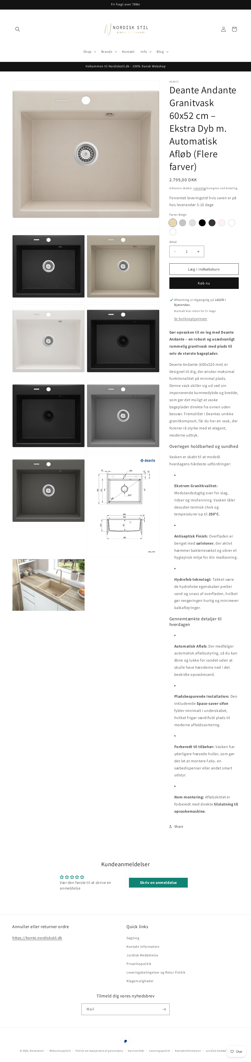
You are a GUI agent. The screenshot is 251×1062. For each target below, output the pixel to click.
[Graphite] (172, 231)
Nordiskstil (37, 1050)
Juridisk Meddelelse (142, 955)
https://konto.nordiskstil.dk (37, 937)
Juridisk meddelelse (218, 1050)
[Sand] (231, 222)
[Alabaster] (221, 222)
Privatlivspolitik (138, 964)
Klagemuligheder (140, 981)
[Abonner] (164, 1009)
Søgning (132, 938)
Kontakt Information (142, 946)
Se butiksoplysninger (190, 318)
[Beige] (172, 222)
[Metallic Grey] (192, 222)
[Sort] (202, 222)
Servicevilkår (136, 1050)
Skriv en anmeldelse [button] (158, 882)
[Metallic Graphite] (212, 222)
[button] (17, 29)
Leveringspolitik (159, 1050)
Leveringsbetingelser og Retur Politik (155, 972)
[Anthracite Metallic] (182, 222)
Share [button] (178, 826)
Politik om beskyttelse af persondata (99, 1050)
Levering (200, 188)
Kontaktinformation (188, 1050)
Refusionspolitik (60, 1050)
